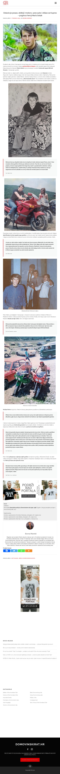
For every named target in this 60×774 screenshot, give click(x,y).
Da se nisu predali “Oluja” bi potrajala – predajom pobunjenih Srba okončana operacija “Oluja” (26, 651)
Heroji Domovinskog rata (27, 558)
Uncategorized (34, 700)
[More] (28, 550)
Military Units (33, 697)
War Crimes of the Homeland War (38, 702)
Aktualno (15, 558)
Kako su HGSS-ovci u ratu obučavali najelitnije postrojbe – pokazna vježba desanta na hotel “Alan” (27, 654)
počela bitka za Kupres (29, 66)
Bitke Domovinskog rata (36, 692)
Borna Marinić (27, 18)
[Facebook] (6, 550)
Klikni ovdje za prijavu (30, 759)
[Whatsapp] (21, 550)
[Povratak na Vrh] (30, 766)
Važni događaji (6, 702)
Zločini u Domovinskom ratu (10, 705)
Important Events (7, 697)
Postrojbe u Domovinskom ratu (11, 700)
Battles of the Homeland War (10, 692)
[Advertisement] (30, 626)
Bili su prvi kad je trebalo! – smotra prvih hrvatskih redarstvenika (19, 647)
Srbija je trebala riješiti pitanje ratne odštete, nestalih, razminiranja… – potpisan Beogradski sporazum (28, 644)
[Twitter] (14, 550)
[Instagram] (31, 749)
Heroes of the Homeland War (10, 695)
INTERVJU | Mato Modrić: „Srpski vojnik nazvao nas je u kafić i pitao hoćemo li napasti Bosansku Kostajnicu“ (30, 658)
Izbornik (55, 3)
